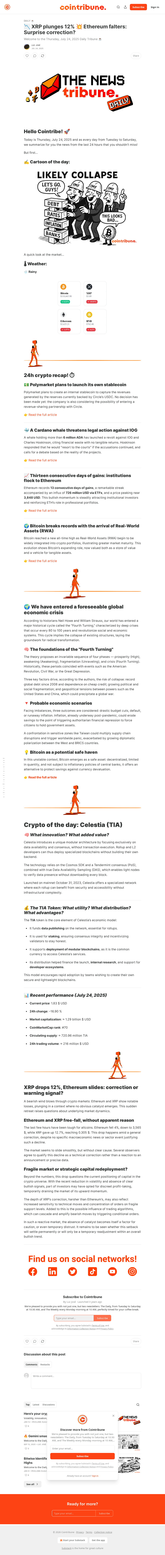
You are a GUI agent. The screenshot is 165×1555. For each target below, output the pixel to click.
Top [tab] (27, 1404)
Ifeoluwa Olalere (41, 1422)
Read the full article (43, 415)
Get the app (98, 1540)
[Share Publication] (125, 7)
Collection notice (103, 1532)
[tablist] (38, 1364)
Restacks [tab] (45, 1364)
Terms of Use (98, 1463)
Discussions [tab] (49, 1404)
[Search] (118, 7)
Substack (66, 1548)
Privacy (80, 1532)
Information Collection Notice (81, 1466)
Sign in (155, 7)
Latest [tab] (36, 1404)
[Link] (19, 131)
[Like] (27, 56)
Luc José (36, 45)
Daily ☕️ (29, 20)
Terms (89, 1532)
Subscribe (138, 7)
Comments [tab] (31, 1364)
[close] (113, 1415)
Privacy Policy (106, 1466)
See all (30, 1484)
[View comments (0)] (35, 56)
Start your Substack (74, 1540)
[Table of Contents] (3, 777)
